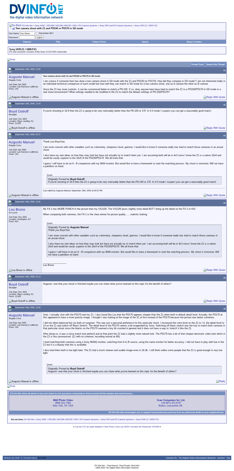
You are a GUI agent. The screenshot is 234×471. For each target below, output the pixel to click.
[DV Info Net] (36, 18)
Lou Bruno (17, 209)
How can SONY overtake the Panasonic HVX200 (137, 427)
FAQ (58, 42)
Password (13, 37)
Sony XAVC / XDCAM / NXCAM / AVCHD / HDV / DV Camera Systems (66, 25)
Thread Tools (197, 64)
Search (145, 42)
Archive (221, 458)
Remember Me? (46, 33)
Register (27, 42)
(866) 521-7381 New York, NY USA (63, 403)
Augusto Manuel (22, 77)
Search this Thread (216, 64)
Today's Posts (99, 42)
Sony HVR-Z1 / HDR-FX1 (146, 25)
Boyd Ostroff (18, 111)
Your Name (14, 33)
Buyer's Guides (194, 42)
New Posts (109, 427)
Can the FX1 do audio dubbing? (89, 427)
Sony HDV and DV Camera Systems (116, 25)
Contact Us (171, 458)
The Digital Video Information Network (197, 458)
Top (228, 458)
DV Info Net (27, 25)
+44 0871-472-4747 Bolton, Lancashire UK (171, 403)
